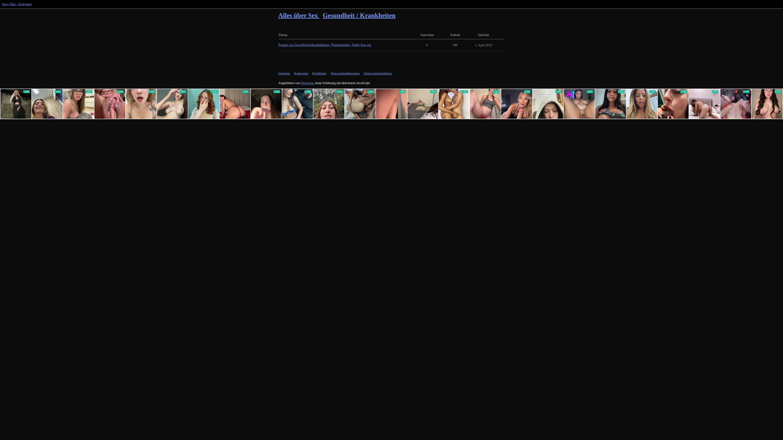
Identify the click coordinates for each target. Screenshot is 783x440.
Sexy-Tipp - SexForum (17, 4)
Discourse (307, 83)
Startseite (284, 73)
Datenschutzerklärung (378, 73)
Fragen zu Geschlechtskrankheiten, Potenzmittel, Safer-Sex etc (325, 45)
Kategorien (301, 73)
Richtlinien (319, 73)
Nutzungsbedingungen (345, 73)
